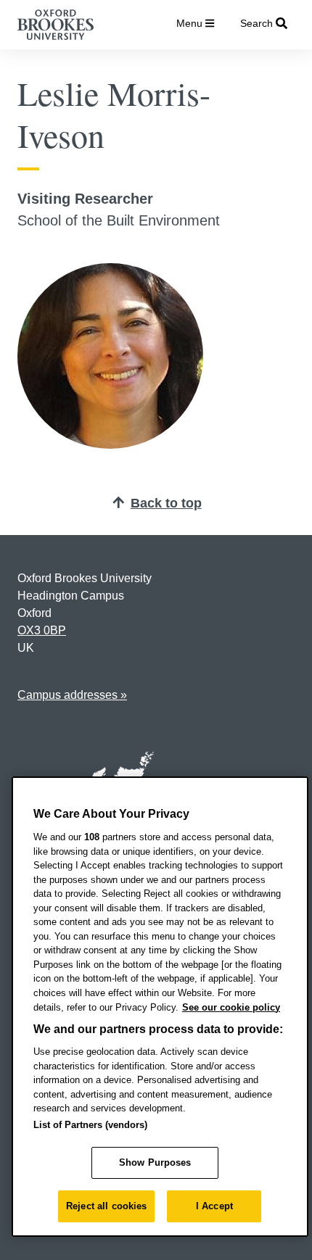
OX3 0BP (41, 630)
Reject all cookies (106, 1206)
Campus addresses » (72, 695)
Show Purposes (155, 1162)
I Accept (214, 1206)
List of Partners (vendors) (90, 1124)
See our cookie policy (231, 1007)
